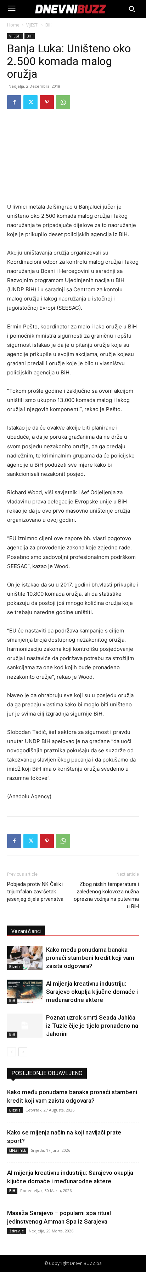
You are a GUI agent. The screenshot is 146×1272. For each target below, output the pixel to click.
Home (13, 25)
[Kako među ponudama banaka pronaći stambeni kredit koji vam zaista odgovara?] (25, 958)
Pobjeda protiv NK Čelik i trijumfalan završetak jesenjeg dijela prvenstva (35, 891)
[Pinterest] (47, 102)
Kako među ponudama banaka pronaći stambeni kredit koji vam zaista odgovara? (90, 957)
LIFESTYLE (17, 1150)
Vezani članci (26, 931)
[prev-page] (11, 1052)
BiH (48, 25)
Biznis (15, 966)
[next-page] (22, 1052)
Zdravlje (16, 1231)
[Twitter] (30, 102)
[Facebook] (14, 102)
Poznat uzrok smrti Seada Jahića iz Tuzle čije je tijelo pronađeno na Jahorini (92, 1025)
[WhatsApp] (63, 102)
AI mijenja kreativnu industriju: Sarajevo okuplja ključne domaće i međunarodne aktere (92, 991)
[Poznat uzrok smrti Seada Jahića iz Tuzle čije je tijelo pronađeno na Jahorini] (25, 1026)
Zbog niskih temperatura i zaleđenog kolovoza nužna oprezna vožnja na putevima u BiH (106, 895)
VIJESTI (32, 25)
